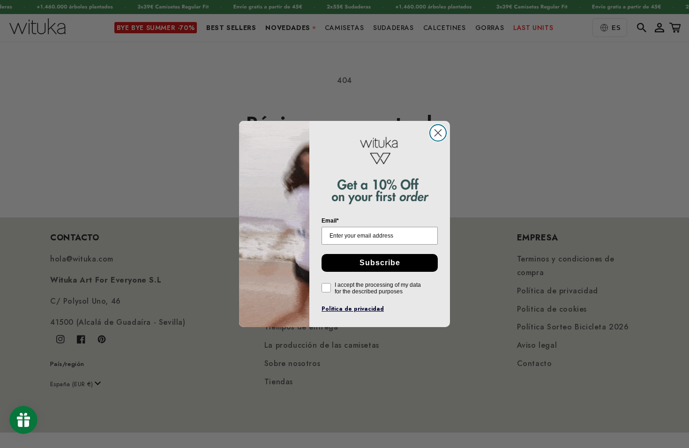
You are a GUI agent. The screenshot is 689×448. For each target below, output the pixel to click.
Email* (330, 220)
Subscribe (379, 263)
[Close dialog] (438, 133)
